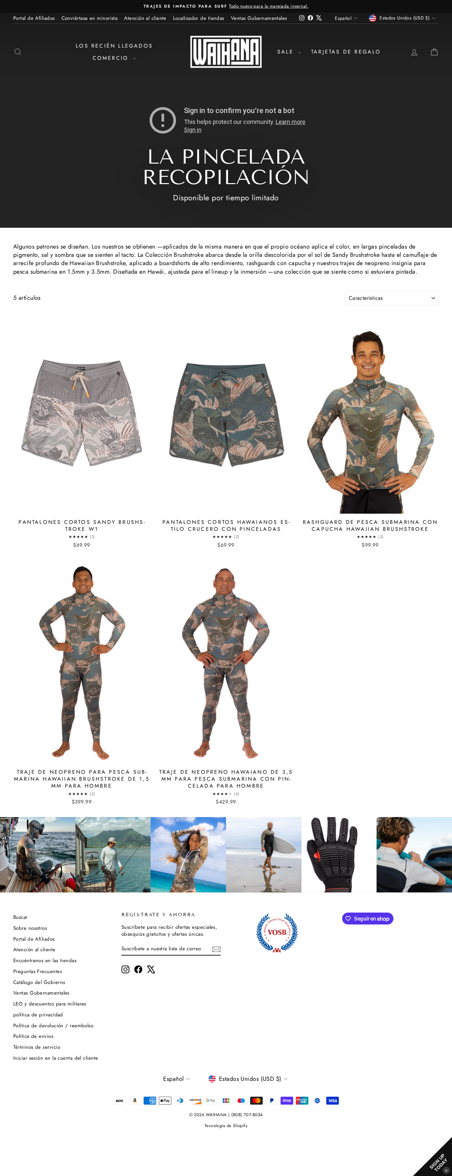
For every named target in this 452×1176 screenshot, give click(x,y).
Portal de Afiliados (34, 18)
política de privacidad (38, 1014)
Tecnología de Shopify (226, 1125)
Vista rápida (81, 508)
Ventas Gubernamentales (259, 18)
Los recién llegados (114, 46)
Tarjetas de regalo (346, 52)
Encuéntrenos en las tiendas (44, 960)
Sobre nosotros (30, 928)
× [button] (446, 1170)
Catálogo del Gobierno (39, 982)
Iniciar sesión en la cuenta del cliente (55, 1058)
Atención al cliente (145, 18)
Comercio (112, 58)
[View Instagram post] (37, 854)
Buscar (20, 917)
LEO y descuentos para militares (49, 1003)
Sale (286, 52)
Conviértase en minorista (90, 18)
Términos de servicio (36, 1047)
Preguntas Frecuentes (37, 971)
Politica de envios (33, 1036)
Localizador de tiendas (198, 18)
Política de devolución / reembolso (53, 1025)
